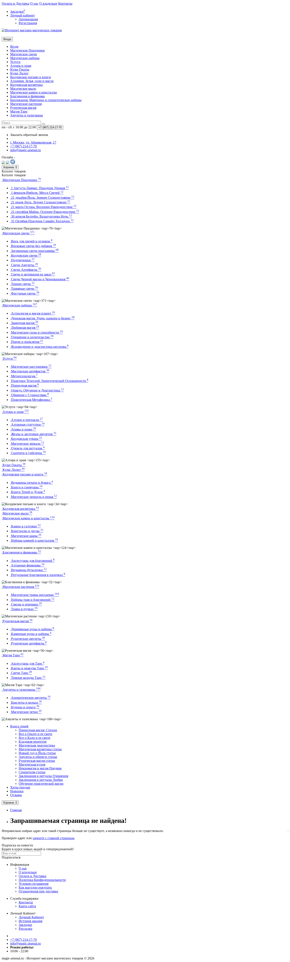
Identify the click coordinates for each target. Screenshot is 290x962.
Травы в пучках (24, 609)
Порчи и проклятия (26, 342)
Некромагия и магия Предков (40, 768)
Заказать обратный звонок (29, 135)
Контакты (65, 3)
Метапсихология (24, 376)
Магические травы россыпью (34, 595)
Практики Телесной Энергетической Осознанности (49, 381)
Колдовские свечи (25, 255)
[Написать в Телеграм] (12, 163)
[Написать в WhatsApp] (7, 163)
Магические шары (25, 536)
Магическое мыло (23, 88)
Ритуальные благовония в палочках (37, 575)
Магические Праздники (27, 50)
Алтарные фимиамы (27, 565)
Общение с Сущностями (29, 395)
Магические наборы (24, 58)
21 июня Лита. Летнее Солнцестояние (40, 202)
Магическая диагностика (37, 745)
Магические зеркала (27, 443)
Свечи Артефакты (25, 269)
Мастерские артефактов (29, 371)
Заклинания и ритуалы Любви (41, 780)
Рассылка (25, 928)
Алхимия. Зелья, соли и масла (31, 81)
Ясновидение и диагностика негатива (39, 346)
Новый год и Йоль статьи (37, 753)
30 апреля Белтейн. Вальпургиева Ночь (41, 216)
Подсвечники (22, 260)
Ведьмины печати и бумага (31, 482)
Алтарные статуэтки (27, 424)
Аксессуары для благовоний (32, 560)
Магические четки (26, 712)
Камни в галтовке (25, 526)
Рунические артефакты (28, 643)
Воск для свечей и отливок (31, 241)
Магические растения (26, 104)
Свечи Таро (21, 673)
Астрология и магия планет (32, 313)
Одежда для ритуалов (27, 448)
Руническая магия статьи (37, 760)
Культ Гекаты (19, 69)
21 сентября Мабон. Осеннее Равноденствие (44, 212)
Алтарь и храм (20, 65)
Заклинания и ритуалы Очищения (43, 776)
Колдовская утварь (26, 438)
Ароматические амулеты (30, 697)
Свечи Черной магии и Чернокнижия (39, 279)
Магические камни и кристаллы (33, 92)
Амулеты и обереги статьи (38, 757)
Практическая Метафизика (31, 399)
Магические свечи (23, 54)
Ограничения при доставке (38, 891)
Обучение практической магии (41, 783)
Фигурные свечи (24, 293)
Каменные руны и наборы (30, 634)
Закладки (25, 925)
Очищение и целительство (31, 337)
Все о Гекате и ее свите (35, 734)
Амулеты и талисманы (26, 115)
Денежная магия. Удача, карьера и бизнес (42, 318)
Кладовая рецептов (32, 741)
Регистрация (28, 23)
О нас (34, 3)
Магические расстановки (30, 366)
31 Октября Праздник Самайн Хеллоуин (42, 221)
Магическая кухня (32, 764)
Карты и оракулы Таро (29, 668)
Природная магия (24, 385)
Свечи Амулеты (24, 265)
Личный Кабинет (31, 917)
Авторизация (28, 19)
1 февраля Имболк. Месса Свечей (36, 192)
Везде (14, 46)
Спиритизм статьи (32, 772)
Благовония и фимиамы (27, 96)
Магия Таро (18, 111)
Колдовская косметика (26, 85)
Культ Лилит (19, 73)
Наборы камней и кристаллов (34, 540)
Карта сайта (27, 906)
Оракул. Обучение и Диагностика (37, 390)
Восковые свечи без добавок (33, 246)
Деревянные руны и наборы (32, 629)
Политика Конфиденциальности (42, 880)
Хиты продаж (20, 787)
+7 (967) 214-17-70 (23, 939)
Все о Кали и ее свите (34, 738)
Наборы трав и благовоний (32, 599)
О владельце (48, 3)
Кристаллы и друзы (26, 531)
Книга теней (19, 726)
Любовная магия (24, 327)
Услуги (15, 62)
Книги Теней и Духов (27, 492)
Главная (16, 810)
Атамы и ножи (23, 429)
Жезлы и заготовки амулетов (33, 434)
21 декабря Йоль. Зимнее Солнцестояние (42, 197)
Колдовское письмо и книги (30, 77)
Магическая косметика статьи (40, 749)
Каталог (14, 175)
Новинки (17, 791)
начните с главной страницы (53, 838)
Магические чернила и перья (33, 497)
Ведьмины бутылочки (28, 570)
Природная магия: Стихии (38, 730)
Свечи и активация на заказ (32, 274)
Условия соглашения (33, 883)
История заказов (30, 921)
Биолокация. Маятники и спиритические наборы (46, 100)
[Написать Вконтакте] (3, 163)
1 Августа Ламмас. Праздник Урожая (39, 188)
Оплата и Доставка (15, 3)
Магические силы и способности (36, 332)
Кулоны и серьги (24, 707)
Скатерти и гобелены (28, 453)
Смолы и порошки (26, 604)
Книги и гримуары (26, 487)
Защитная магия (24, 323)
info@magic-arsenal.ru (25, 943)
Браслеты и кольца (26, 702)
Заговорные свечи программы (34, 251)
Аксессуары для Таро (27, 663)
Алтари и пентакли (26, 420)
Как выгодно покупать (35, 887)
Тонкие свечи (22, 284)
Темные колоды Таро (27, 678)
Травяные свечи (24, 288)
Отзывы (16, 795)
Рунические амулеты (27, 638)
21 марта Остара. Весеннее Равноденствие (43, 207)
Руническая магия (23, 107)
